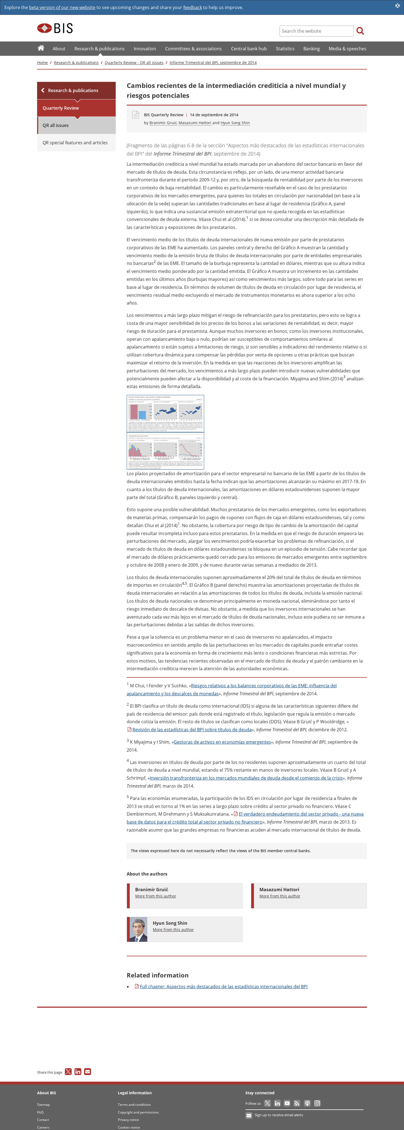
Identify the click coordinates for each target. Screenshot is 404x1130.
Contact (43, 1119)
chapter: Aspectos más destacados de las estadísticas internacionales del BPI (224, 987)
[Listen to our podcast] (307, 1103)
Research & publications (76, 62)
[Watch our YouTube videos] (287, 1103)
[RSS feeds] (297, 1103)
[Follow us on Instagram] (317, 1103)
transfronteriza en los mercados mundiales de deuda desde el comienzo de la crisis (246, 778)
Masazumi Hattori (195, 122)
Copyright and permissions (138, 1112)
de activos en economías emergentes (222, 742)
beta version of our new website (62, 7)
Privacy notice (128, 1119)
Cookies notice (129, 1127)
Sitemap (43, 1104)
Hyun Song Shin (235, 122)
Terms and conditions (134, 1104)
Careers (43, 1127)
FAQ (40, 1112)
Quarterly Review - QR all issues (134, 62)
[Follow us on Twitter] (268, 1103)
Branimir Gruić (163, 122)
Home (42, 62)
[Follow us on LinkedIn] (278, 1103)
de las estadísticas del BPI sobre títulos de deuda (192, 730)
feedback (192, 7)
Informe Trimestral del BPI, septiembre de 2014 (213, 62)
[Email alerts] (249, 1116)
